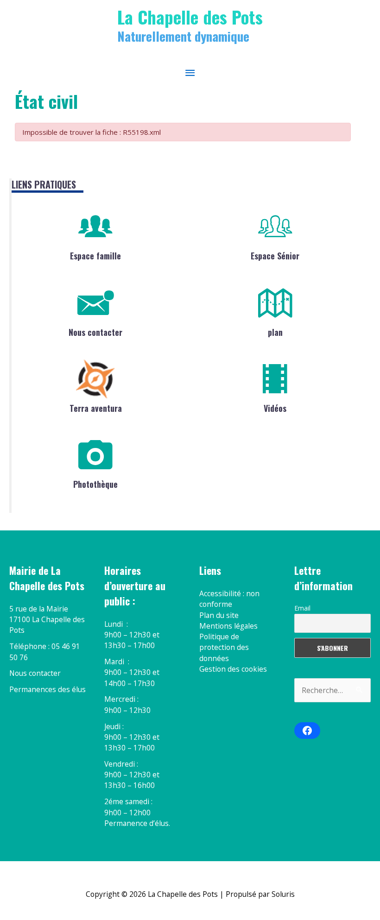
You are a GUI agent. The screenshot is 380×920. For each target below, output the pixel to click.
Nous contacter (95, 332)
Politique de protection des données (224, 647)
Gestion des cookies (233, 669)
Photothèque (95, 484)
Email (302, 608)
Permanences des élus (47, 689)
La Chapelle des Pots (190, 17)
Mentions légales (228, 626)
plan (275, 332)
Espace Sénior (275, 256)
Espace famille (95, 256)
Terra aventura (96, 408)
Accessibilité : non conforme (229, 598)
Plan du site (219, 615)
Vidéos (275, 408)
